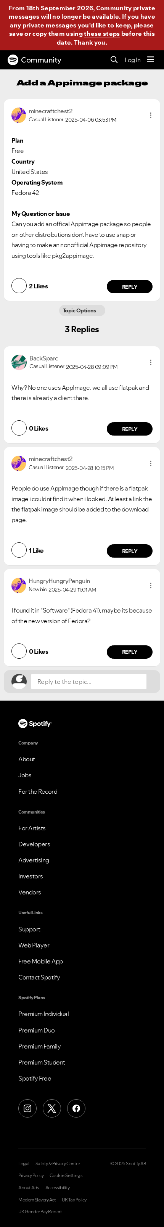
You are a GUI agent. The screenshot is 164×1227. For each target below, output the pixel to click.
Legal (23, 1164)
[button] (150, 115)
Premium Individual (43, 1014)
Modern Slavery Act (37, 1200)
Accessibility (57, 1188)
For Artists (32, 828)
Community (41, 60)
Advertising (33, 860)
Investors (30, 876)
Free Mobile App (40, 961)
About (26, 759)
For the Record (37, 791)
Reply (130, 287)
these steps (102, 33)
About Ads (28, 1188)
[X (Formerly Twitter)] (52, 1108)
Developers (34, 844)
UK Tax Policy (74, 1200)
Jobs (24, 775)
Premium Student (41, 1062)
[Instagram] (27, 1108)
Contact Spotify (39, 977)
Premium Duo (36, 1030)
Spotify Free (34, 1078)
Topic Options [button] (79, 310)
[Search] (114, 60)
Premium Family (39, 1046)
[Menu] (150, 59)
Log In (132, 60)
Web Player (33, 945)
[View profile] (18, 114)
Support (29, 929)
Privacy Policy (30, 1175)
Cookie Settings (66, 1175)
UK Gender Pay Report (40, 1212)
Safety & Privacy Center (57, 1164)
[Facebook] (76, 1108)
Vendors (29, 892)
